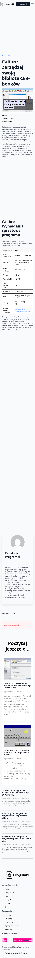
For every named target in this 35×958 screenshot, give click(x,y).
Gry (6, 896)
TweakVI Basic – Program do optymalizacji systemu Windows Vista (17, 838)
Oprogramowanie (11, 926)
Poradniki (8, 915)
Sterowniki (9, 922)
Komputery (9, 900)
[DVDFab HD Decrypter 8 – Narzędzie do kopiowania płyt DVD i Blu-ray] (17, 669)
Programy (8, 919)
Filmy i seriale (10, 893)
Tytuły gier (9, 929)
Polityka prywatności (12, 953)
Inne (6, 907)
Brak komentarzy (7, 693)
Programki (6, 56)
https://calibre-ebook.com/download (22, 310)
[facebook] (7, 561)
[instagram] (16, 561)
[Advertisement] (17, 27)
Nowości (8, 889)
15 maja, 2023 (18, 691)
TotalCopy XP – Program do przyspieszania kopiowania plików (16, 752)
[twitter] (11, 561)
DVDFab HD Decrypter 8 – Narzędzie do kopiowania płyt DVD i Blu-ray (17, 685)
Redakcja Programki (8, 691)
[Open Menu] (32, 4)
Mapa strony (25, 953)
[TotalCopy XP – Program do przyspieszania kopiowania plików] (17, 736)
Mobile (7, 903)
